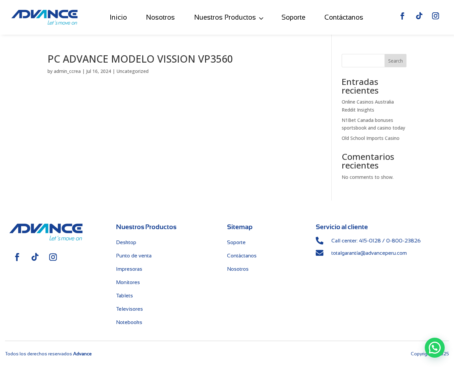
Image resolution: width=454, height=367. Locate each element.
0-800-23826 (403, 240)
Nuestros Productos (225, 17)
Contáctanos (343, 17)
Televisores (129, 309)
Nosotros (160, 17)
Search (395, 61)
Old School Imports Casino (370, 138)
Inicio (118, 17)
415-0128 (370, 240)
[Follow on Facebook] (402, 16)
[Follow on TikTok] (419, 16)
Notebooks (129, 322)
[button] (435, 348)
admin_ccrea (67, 71)
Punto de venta (134, 255)
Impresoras (129, 269)
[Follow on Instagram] (436, 16)
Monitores (128, 282)
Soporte (293, 17)
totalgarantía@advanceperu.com (369, 253)
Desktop (126, 242)
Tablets (124, 295)
